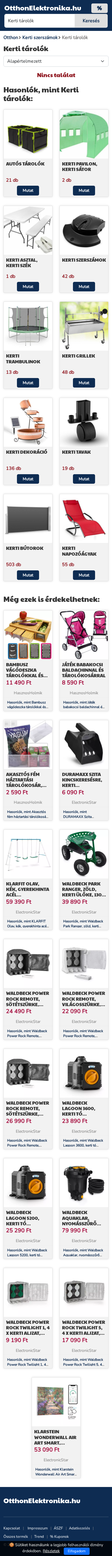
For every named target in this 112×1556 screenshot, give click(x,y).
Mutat (28, 190)
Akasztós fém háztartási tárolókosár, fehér (24, 782)
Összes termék (15, 1536)
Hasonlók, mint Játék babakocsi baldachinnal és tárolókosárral (83, 707)
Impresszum (38, 1528)
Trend (39, 1536)
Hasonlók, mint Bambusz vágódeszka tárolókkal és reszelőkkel (26, 707)
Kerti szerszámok (84, 259)
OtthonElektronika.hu (42, 7)
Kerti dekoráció (26, 451)
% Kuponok (59, 1536)
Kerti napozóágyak (79, 551)
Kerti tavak (76, 451)
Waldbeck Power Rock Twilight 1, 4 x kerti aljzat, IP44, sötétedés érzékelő (28, 1333)
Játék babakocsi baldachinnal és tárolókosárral (84, 670)
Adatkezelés (79, 1528)
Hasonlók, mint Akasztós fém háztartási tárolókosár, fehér (27, 816)
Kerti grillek (78, 355)
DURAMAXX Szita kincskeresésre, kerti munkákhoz (82, 782)
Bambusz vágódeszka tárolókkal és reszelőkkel (24, 672)
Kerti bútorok (24, 548)
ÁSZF (58, 1528)
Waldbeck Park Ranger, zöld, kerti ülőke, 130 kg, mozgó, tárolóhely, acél (83, 894)
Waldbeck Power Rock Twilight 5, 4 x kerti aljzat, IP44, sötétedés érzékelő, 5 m (83, 1333)
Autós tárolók (25, 163)
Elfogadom (77, 1551)
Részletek (51, 1551)
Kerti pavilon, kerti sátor (79, 166)
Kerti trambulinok (23, 358)
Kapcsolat (11, 1528)
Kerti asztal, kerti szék (22, 262)
